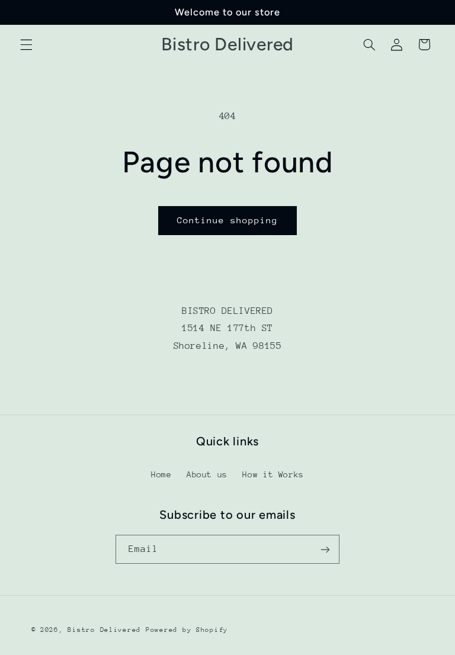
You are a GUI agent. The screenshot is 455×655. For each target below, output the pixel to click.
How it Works (273, 474)
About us (207, 474)
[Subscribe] (325, 549)
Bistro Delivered (104, 630)
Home (161, 474)
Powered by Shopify (187, 630)
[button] (26, 44)
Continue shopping (227, 220)
